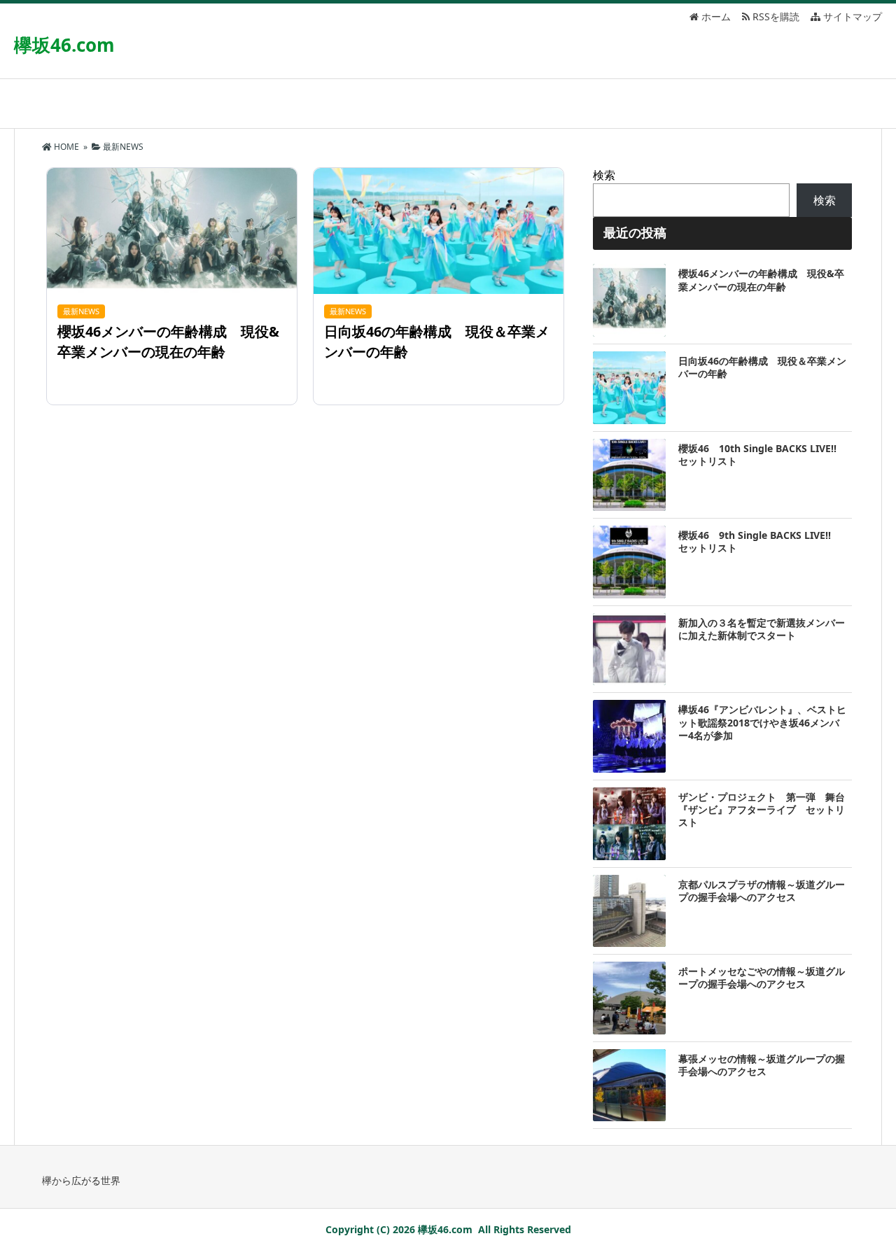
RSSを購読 (777, 16)
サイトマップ (851, 16)
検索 (604, 175)
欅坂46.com (64, 44)
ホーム (715, 16)
